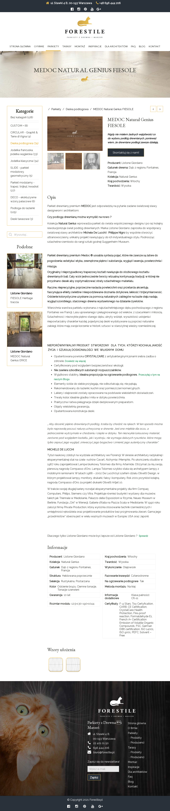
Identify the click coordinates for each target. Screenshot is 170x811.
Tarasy (66, 46)
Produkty (136, 737)
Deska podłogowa (21, 143)
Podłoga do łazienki (22, 208)
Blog (142, 46)
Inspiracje (95, 46)
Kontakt (154, 46)
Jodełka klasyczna (21, 160)
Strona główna (20, 46)
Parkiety (53, 46)
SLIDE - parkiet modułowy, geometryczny (19, 171)
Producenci (137, 742)
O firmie (39, 46)
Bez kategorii (18, 117)
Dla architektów (116, 46)
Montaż (80, 46)
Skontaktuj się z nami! (126, 152)
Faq (133, 46)
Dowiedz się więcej (75, 361)
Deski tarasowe (19, 219)
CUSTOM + (17, 125)
